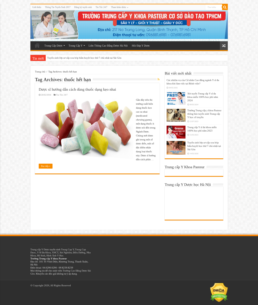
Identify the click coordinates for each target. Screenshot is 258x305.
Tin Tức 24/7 (101, 7)
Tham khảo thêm (118, 7)
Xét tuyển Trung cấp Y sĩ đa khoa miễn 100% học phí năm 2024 (202, 97)
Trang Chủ (37, 45)
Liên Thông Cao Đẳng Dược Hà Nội (108, 45)
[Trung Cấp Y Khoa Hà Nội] (129, 25)
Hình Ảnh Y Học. (55, 255)
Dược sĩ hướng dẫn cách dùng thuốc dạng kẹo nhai (77, 89)
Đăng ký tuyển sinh (83, 7)
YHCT (55, 252)
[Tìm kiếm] (225, 7)
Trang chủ (40, 71)
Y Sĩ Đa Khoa (44, 252)
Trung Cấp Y (76, 45)
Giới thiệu (36, 7)
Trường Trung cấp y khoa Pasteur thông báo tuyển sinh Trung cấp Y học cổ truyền (204, 114)
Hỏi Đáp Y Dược (141, 45)
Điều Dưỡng (79, 252)
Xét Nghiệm (65, 252)
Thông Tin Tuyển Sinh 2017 (57, 7)
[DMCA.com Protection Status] (219, 292)
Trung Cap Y (67, 249)
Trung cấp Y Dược (39, 249)
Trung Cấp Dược (53, 45)
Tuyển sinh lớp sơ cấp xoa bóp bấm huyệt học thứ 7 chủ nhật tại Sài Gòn (84, 57)
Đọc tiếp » (45, 166)
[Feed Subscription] (159, 79)
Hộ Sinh (41, 255)
